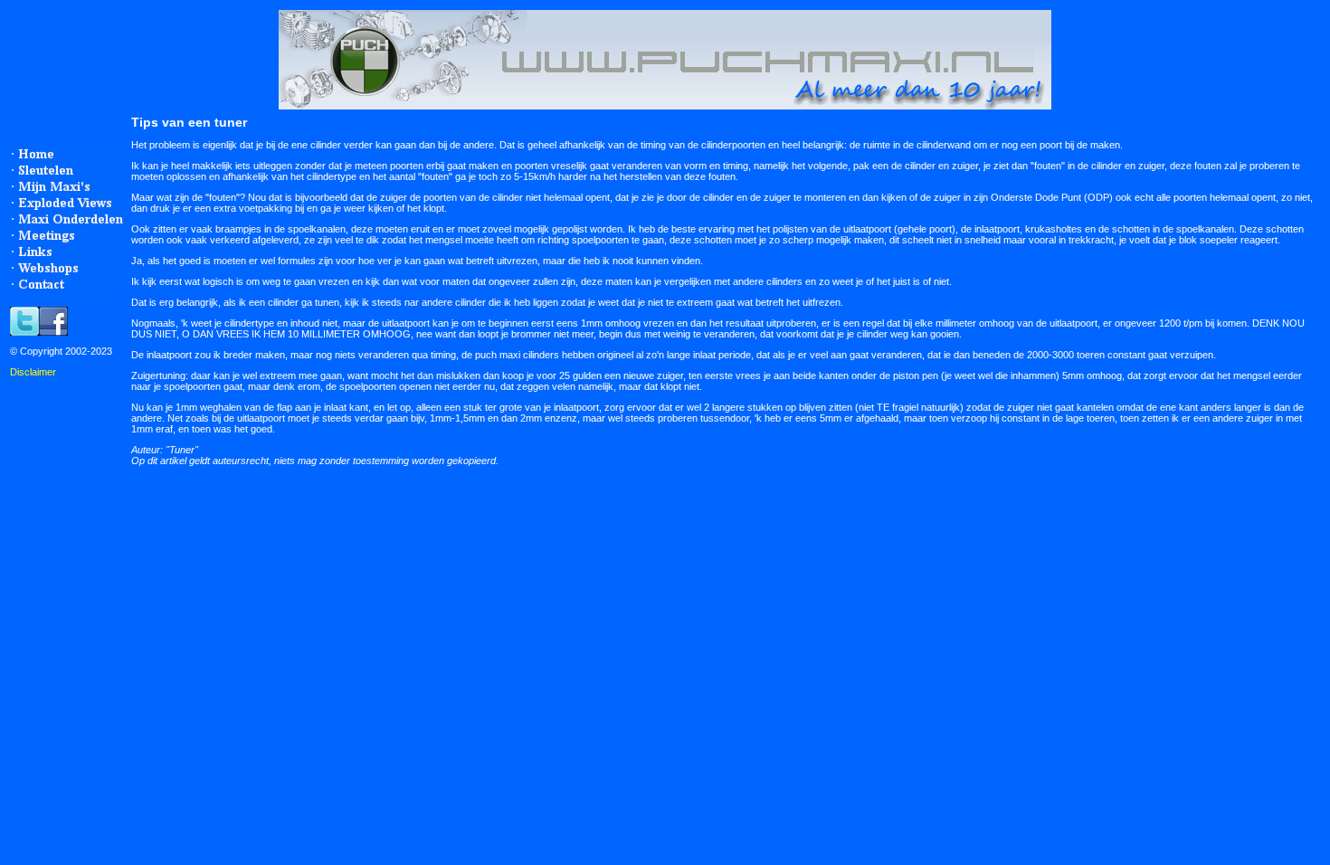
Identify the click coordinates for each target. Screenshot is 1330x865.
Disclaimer (33, 371)
